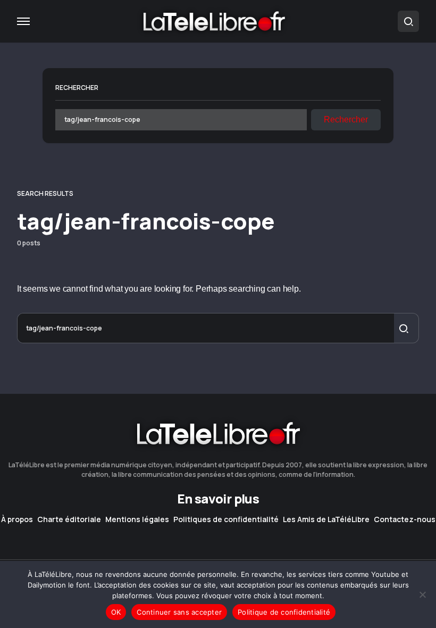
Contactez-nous (404, 519)
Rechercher (76, 87)
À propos (17, 519)
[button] (23, 21)
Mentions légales (137, 519)
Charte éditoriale (69, 519)
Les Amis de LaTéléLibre (326, 519)
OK (116, 612)
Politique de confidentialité (284, 612)
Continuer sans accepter (179, 612)
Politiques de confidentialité (226, 519)
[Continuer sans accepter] (422, 594)
